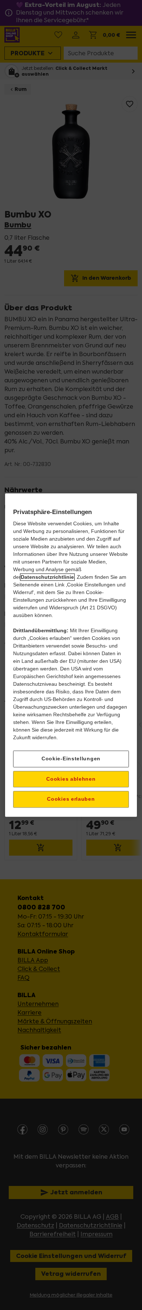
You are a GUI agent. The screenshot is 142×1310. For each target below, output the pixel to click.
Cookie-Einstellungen (71, 758)
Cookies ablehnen (70, 779)
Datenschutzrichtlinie (47, 577)
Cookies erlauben (71, 799)
